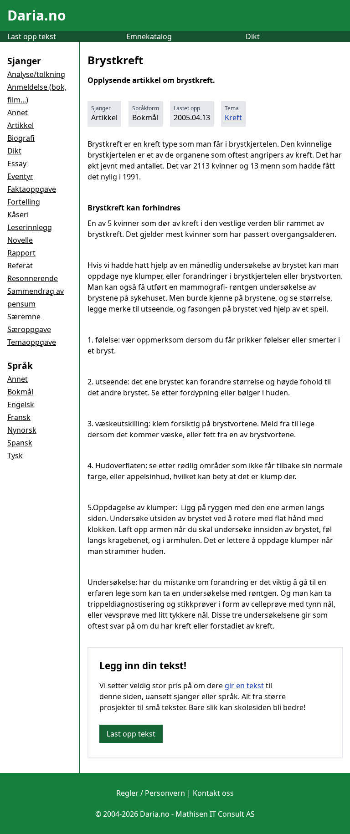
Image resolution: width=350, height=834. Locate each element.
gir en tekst (244, 686)
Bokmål (20, 392)
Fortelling (23, 202)
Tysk (15, 455)
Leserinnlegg (29, 227)
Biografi (21, 138)
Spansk (19, 443)
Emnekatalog (149, 36)
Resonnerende (32, 278)
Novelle (20, 240)
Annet (17, 112)
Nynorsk (21, 430)
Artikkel (20, 125)
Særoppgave (29, 329)
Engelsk (20, 404)
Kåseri (18, 215)
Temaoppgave (31, 342)
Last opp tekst (31, 36)
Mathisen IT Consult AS (215, 814)
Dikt (253, 36)
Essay (16, 164)
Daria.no (36, 15)
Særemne (24, 317)
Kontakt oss (213, 793)
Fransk (19, 417)
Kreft (233, 118)
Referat (20, 266)
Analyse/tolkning (36, 74)
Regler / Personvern (150, 793)
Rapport (21, 253)
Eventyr (20, 176)
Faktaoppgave (31, 189)
